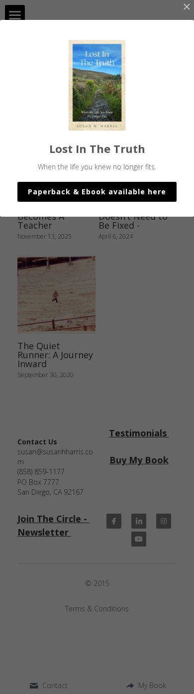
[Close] (186, 7)
